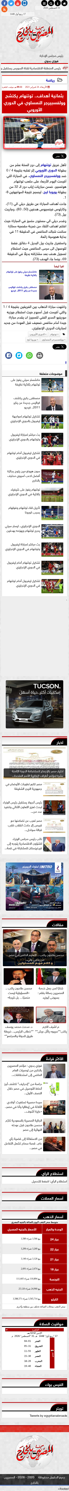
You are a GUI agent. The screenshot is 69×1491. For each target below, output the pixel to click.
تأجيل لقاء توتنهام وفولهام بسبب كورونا (24, 510)
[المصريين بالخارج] (34, 705)
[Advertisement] (34, 639)
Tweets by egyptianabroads (48, 1415)
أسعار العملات (52, 1197)
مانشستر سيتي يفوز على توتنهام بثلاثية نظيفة (21, 273)
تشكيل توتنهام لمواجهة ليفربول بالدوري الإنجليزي (25, 418)
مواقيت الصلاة (51, 1323)
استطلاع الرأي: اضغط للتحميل (49, 1180)
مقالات (57, 924)
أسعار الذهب (53, 1216)
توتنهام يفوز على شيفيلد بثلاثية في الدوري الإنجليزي (24, 491)
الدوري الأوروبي (46, 170)
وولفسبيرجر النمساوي (44, 175)
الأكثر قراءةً (54, 1058)
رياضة (50, 80)
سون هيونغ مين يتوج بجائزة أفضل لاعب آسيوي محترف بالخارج (23, 475)
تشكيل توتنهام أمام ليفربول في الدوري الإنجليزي (23, 564)
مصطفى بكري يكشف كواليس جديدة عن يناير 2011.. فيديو (22, 288)
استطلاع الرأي (52, 1173)
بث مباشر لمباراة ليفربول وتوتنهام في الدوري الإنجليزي (22, 546)
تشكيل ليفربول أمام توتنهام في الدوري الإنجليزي (23, 455)
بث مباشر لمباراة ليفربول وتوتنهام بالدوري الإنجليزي (24, 436)
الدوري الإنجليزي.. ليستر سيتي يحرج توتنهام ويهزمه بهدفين (22, 528)
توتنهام (46, 164)
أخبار (60, 742)
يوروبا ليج (50, 191)
